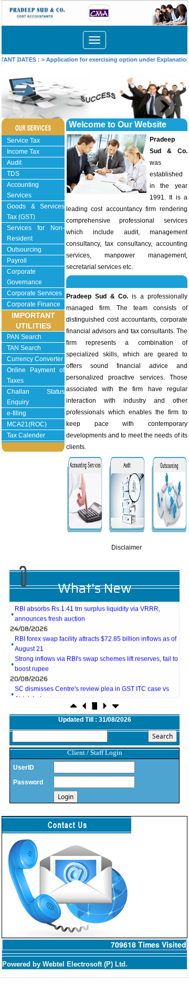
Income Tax (23, 151)
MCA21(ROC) (27, 424)
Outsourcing (24, 249)
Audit (14, 162)
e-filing (16, 413)
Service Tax (23, 140)
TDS (13, 173)
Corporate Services (34, 293)
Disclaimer (126, 547)
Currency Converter (35, 359)
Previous (24, 106)
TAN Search (24, 348)
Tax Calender (26, 435)
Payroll (17, 260)
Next (163, 106)
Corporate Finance (33, 304)
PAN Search (24, 337)
